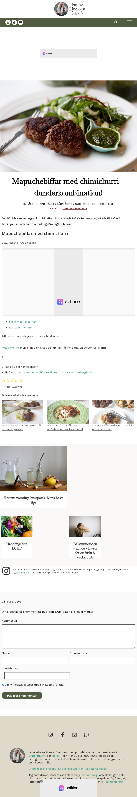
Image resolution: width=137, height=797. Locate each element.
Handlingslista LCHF (16, 546)
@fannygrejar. (23, 572)
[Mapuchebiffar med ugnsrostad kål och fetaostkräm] (113, 412)
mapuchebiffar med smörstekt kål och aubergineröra (60, 372)
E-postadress (78, 653)
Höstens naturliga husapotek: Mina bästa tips (33, 500)
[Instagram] (8, 22)
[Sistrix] (115, 22)
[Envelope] (20, 22)
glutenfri (34, 755)
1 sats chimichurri (20, 327)
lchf (43, 755)
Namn (6, 653)
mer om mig (89, 775)
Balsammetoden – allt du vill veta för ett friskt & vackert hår (85, 551)
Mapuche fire (10, 347)
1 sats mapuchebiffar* (23, 321)
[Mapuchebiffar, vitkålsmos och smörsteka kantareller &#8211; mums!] (67, 412)
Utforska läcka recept (42, 768)
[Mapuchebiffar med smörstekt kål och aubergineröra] (22, 412)
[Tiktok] (14, 22)
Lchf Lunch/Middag (75, 208)
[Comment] (86, 734)
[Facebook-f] (62, 734)
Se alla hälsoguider (70, 768)
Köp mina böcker (96, 768)
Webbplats (11, 668)
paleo (55, 755)
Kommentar (10, 620)
